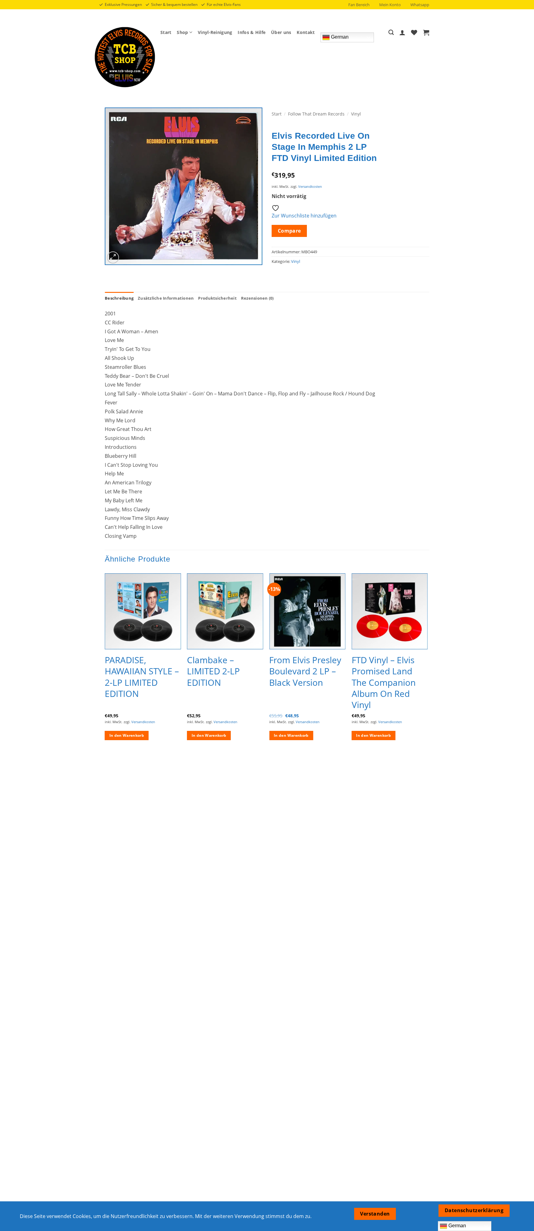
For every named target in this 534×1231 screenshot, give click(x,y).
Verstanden (375, 1213)
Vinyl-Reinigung (215, 32)
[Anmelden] (402, 32)
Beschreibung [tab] (119, 298)
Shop (182, 32)
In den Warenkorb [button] (126, 735)
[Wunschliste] (414, 32)
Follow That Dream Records (316, 114)
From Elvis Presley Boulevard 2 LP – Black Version (305, 671)
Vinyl (356, 114)
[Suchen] (391, 32)
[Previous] (105, 662)
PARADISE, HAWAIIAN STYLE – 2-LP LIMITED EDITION (142, 676)
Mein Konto (390, 4)
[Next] (427, 662)
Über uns (281, 32)
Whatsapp (419, 4)
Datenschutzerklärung (474, 1210)
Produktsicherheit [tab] (217, 298)
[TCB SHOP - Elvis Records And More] (125, 57)
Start (165, 32)
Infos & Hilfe (251, 32)
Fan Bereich (359, 4)
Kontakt (306, 32)
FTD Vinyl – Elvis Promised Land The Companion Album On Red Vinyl (384, 682)
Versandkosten (310, 186)
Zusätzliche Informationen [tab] (166, 298)
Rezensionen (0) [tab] (257, 298)
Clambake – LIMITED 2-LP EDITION (213, 671)
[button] (426, 32)
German (339, 37)
